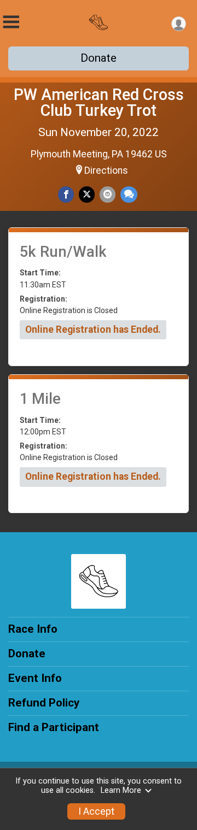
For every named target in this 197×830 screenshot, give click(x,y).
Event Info (35, 678)
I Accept (96, 811)
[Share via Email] (107, 194)
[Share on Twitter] (87, 194)
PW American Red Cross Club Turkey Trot (99, 102)
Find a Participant (53, 727)
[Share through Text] (128, 194)
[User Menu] (178, 23)
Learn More (121, 790)
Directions (106, 170)
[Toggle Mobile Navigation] (11, 22)
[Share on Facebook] (66, 194)
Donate (98, 57)
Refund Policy (43, 702)
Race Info (32, 628)
